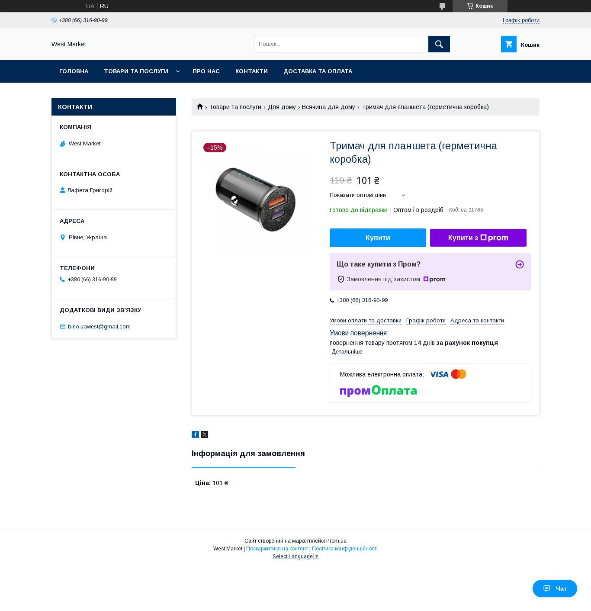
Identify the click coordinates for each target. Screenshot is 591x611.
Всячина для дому (328, 106)
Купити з (463, 237)
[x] (204, 435)
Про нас (206, 71)
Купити (378, 237)
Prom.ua (336, 541)
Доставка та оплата (317, 71)
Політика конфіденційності (345, 549)
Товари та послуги (136, 71)
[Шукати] (439, 44)
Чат (561, 588)
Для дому (282, 106)
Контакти (251, 71)
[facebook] (195, 435)
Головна (73, 71)
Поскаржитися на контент (277, 549)
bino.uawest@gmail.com (99, 326)
